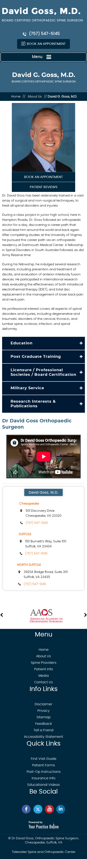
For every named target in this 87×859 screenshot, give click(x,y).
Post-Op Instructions (44, 771)
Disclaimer (43, 704)
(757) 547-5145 (44, 34)
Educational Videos (43, 784)
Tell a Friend (43, 730)
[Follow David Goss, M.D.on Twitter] (37, 809)
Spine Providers (43, 662)
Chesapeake (29, 503)
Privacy (43, 710)
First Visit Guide (43, 758)
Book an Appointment (46, 44)
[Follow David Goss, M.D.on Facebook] (26, 809)
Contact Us (43, 682)
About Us (35, 96)
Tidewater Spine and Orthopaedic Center (43, 852)
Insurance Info (43, 778)
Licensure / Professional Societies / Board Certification (43, 372)
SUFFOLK (25, 534)
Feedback (43, 723)
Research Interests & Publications (33, 404)
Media (43, 675)
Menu (37, 57)
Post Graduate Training (36, 357)
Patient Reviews (43, 187)
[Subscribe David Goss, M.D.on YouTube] (49, 809)
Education (22, 343)
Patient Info (43, 669)
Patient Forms (43, 765)
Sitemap (44, 717)
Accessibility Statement (43, 736)
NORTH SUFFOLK (29, 564)
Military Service (27, 388)
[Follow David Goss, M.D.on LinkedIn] (60, 809)
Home (16, 96)
